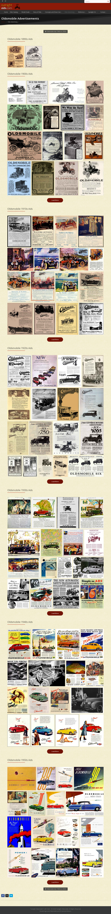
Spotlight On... (92, 12)
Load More (55, 200)
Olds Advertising (69, 12)
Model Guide (25, 12)
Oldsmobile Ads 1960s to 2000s (56, 31)
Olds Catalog (14, 12)
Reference (81, 12)
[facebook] (2, 1)
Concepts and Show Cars (53, 12)
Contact (102, 12)
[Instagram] (5, 1)
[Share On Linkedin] (11, 895)
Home (6, 12)
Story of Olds (37, 12)
